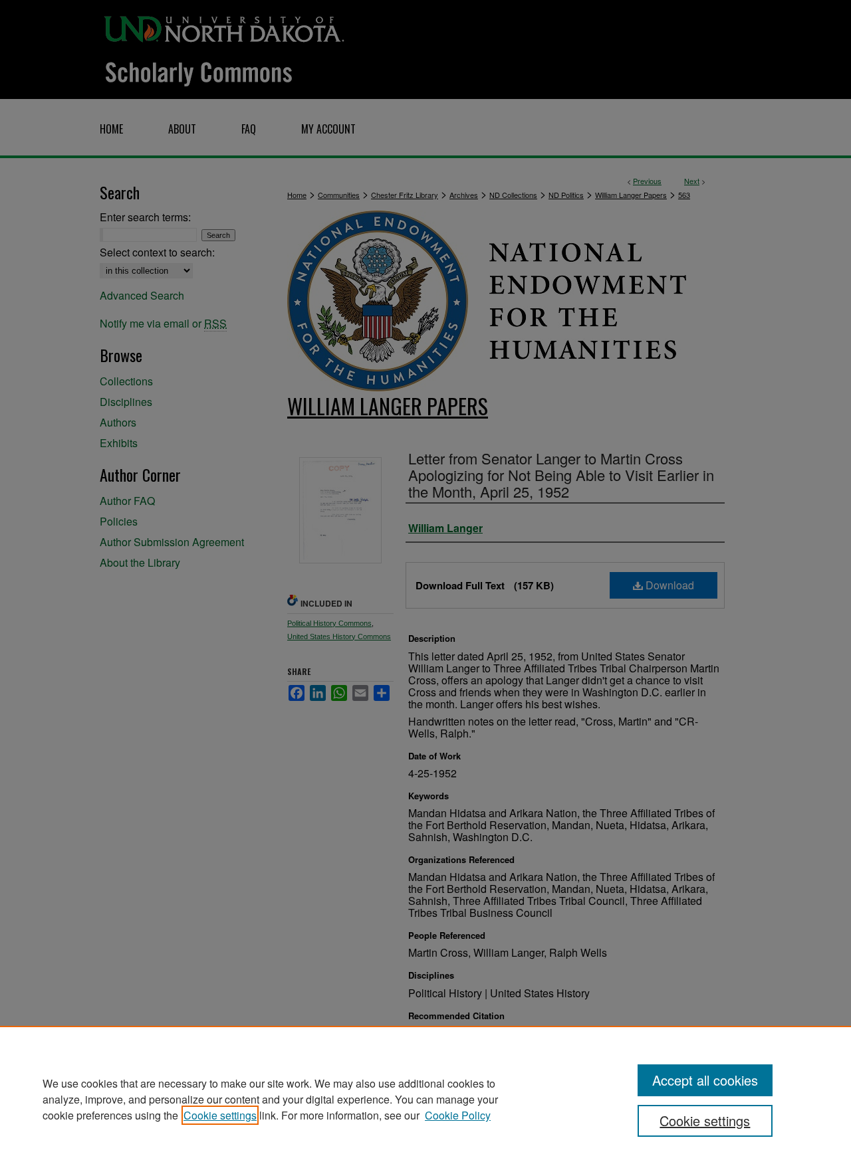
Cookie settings (220, 1115)
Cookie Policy (458, 1115)
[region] (425, 1099)
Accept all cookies (705, 1080)
